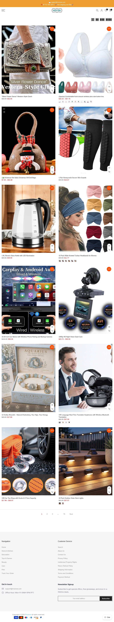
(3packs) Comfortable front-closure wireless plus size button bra (81, 96)
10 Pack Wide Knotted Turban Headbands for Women (78, 255)
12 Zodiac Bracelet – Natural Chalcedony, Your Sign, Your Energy (25, 415)
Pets (3, 570)
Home (4, 547)
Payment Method (64, 577)
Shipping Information (65, 570)
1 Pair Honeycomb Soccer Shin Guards (72, 178)
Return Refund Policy (65, 566)
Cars (3, 566)
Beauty (4, 562)
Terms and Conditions (65, 573)
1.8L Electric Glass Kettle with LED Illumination (18, 255)
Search (60, 547)
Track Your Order (8, 573)
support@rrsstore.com (13, 589)
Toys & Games (7, 558)
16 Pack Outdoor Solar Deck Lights (71, 498)
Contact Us (62, 554)
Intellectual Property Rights (67, 562)
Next (71, 514)
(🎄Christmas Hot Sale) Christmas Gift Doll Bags (19, 178)
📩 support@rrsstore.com (57, 2)
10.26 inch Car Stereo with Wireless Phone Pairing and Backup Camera (27, 337)
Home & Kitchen (7, 551)
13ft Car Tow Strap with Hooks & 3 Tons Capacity (19, 498)
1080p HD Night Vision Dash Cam (70, 337)
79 (64, 514)
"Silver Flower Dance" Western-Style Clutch (17, 96)
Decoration (5, 554)
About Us (61, 551)
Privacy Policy (63, 558)
